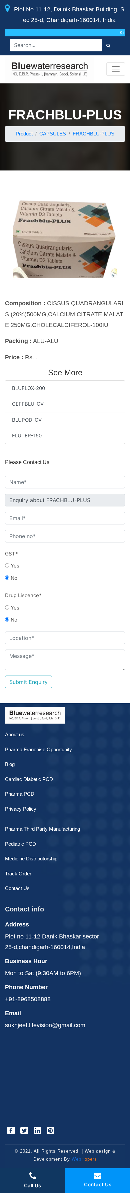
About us (14, 734)
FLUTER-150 (27, 435)
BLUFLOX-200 (28, 388)
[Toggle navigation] (115, 69)
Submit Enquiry (28, 682)
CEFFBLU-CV (28, 404)
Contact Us (17, 888)
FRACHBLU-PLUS (93, 133)
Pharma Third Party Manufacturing (42, 829)
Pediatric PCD (20, 844)
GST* (11, 553)
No (13, 578)
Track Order (18, 873)
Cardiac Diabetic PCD (29, 779)
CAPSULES (52, 133)
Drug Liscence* (23, 595)
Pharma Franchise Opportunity (38, 749)
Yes (14, 565)
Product (24, 133)
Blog (10, 764)
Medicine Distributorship (31, 858)
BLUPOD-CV (27, 420)
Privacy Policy (20, 809)
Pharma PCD (19, 794)
